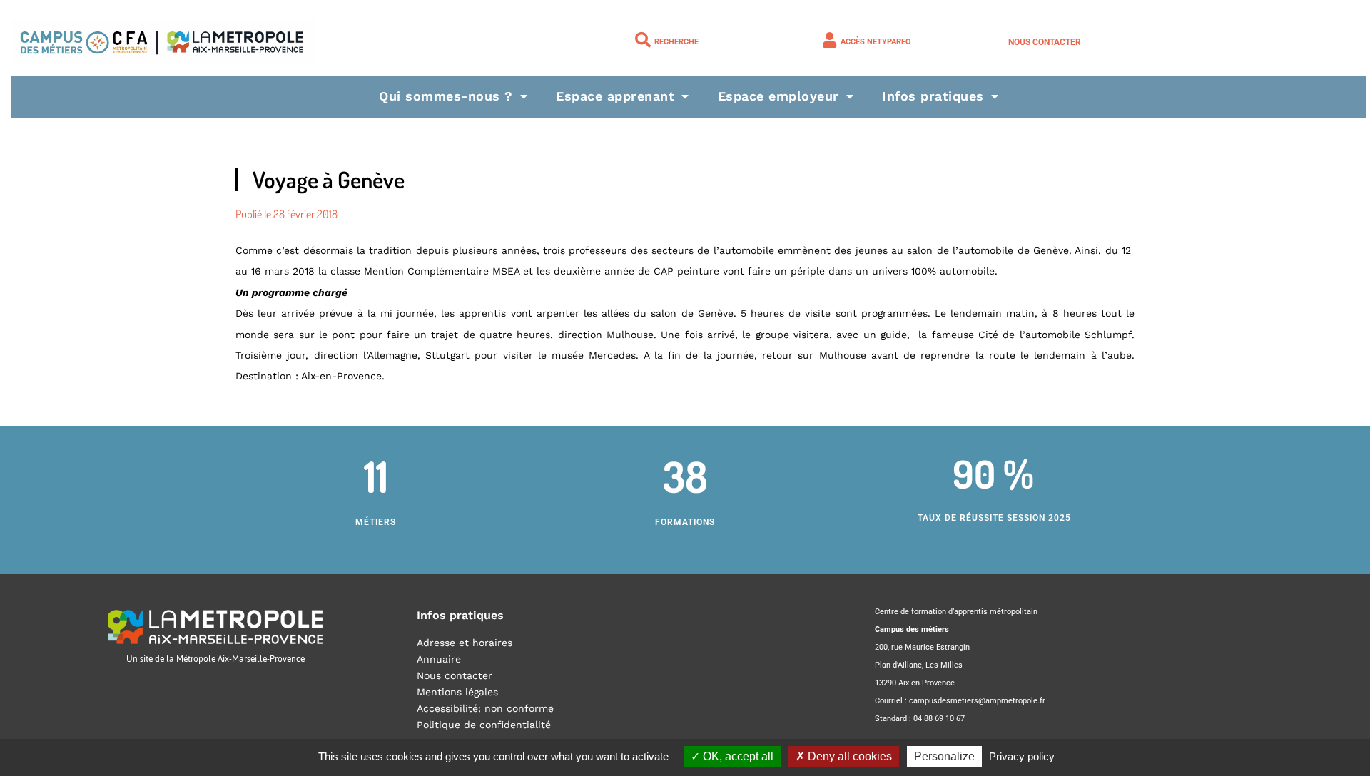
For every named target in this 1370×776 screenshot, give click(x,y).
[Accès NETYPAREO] (829, 40)
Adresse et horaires (464, 642)
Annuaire (439, 659)
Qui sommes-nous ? (446, 95)
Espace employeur (778, 95)
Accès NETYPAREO (876, 41)
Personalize (944, 756)
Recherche (676, 41)
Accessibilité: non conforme (485, 708)
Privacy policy (1022, 756)
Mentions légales (457, 692)
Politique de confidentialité (484, 724)
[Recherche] (643, 40)
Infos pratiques (933, 95)
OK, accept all (736, 756)
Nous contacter (1044, 42)
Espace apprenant (615, 95)
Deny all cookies (848, 756)
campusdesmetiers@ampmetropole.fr (977, 700)
